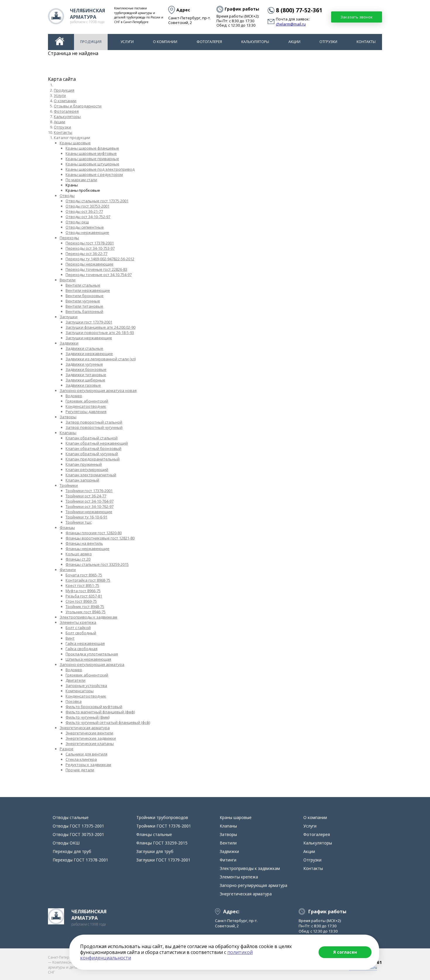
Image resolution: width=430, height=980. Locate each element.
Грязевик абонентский (87, 401)
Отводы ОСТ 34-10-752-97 (88, 216)
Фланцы (67, 527)
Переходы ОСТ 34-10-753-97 (90, 248)
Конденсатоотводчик (86, 406)
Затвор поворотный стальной (94, 422)
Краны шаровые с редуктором (94, 174)
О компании (165, 41)
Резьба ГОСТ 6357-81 (84, 596)
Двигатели (75, 680)
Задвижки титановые (86, 374)
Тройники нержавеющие (89, 511)
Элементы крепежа (78, 622)
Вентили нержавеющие (88, 290)
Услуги (127, 41)
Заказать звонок (356, 17)
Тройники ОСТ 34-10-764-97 (89, 501)
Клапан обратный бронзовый (93, 448)
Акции (294, 41)
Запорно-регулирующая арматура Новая (98, 390)
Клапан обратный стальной (92, 438)
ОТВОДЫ (67, 195)
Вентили (67, 279)
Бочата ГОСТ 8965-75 (84, 575)
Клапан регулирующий (87, 469)
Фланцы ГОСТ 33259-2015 (162, 843)
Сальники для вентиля (86, 754)
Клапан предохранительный (93, 459)
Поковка (74, 701)
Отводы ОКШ (77, 222)
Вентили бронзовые (85, 295)
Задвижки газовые (83, 385)
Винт (70, 638)
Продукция (91, 41)
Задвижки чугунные (84, 364)
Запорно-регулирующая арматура (92, 664)
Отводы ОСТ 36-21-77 (84, 211)
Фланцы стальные (154, 834)
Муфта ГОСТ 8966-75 (83, 590)
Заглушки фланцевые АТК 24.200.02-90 (100, 327)
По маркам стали (81, 179)
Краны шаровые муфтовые (91, 153)
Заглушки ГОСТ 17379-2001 (89, 322)
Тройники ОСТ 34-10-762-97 (89, 506)
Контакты (366, 41)
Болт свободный (81, 632)
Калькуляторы (255, 41)
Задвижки (69, 343)
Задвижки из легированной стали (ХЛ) (101, 358)
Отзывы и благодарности (78, 106)
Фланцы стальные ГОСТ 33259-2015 (97, 564)
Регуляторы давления (86, 411)
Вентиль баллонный (84, 311)
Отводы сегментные (85, 227)
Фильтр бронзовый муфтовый (94, 706)
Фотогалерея (209, 41)
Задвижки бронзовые (86, 369)
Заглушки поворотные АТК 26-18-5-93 (100, 332)
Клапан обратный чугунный (92, 453)
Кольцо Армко (79, 553)
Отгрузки (328, 41)
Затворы (68, 416)
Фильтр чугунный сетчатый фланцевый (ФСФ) (108, 722)
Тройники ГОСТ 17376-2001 (89, 490)
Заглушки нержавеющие (89, 337)
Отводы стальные (71, 817)
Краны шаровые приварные (92, 158)
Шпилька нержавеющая (88, 659)
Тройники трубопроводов (162, 817)
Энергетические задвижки (91, 738)
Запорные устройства (86, 685)
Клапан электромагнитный (91, 474)
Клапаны (68, 432)
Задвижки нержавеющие (89, 353)
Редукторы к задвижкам (88, 764)
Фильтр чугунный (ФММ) (87, 717)
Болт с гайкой (78, 627)
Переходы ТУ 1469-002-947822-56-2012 (100, 258)
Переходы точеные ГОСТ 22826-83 (96, 269)
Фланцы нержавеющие (87, 548)
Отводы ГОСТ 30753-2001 (87, 206)
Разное (66, 748)
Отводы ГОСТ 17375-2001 (78, 826)
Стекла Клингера (81, 759)
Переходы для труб (72, 851)
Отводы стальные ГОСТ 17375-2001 (97, 200)
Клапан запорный (82, 480)
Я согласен (345, 952)
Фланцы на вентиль (84, 543)
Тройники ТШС (79, 522)
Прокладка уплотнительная (92, 654)
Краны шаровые (75, 142)
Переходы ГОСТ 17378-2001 (90, 243)
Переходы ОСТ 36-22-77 (86, 253)
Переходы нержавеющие (89, 264)
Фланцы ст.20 (78, 559)
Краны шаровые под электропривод (100, 169)
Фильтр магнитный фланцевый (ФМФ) (100, 712)
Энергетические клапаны (90, 743)
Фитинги (68, 569)
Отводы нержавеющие (87, 232)
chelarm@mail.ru (291, 24)
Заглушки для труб (154, 851)
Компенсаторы (80, 690)
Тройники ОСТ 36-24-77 (86, 495)
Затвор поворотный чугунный (94, 427)
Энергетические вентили (89, 733)
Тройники (69, 485)
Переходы (69, 237)
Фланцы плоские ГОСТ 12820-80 (94, 532)
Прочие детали (80, 769)
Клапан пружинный (84, 464)
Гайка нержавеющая (85, 643)
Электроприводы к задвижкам (88, 617)
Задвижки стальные (84, 348)
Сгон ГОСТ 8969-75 (81, 601)
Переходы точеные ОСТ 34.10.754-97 (99, 274)
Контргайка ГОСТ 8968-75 (88, 580)
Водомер (74, 395)
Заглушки (69, 316)
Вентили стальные (83, 285)
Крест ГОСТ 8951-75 (82, 585)
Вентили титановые (84, 306)
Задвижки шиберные (85, 380)
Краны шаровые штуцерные (92, 164)
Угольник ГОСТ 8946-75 (86, 611)
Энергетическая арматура (85, 727)
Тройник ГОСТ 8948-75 (85, 606)
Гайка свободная (81, 648)
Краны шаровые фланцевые (92, 148)
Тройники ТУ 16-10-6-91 (86, 517)
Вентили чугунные (83, 301)
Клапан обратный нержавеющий (97, 443)
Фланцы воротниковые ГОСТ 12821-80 (100, 538)
